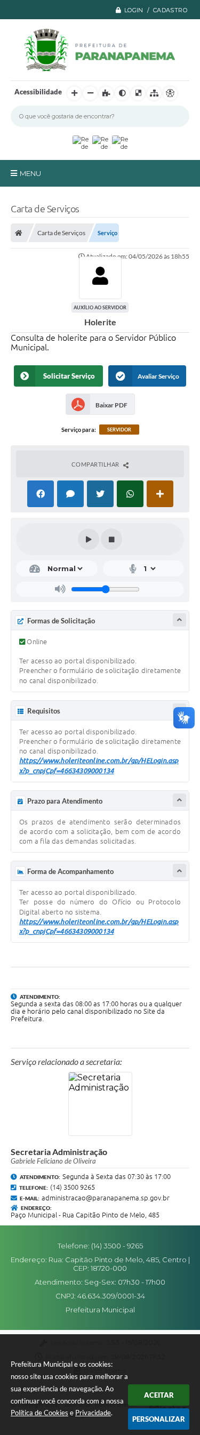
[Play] (88, 539)
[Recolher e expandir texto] (179, 620)
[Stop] (111, 539)
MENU (30, 173)
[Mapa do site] (154, 93)
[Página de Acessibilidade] (170, 93)
